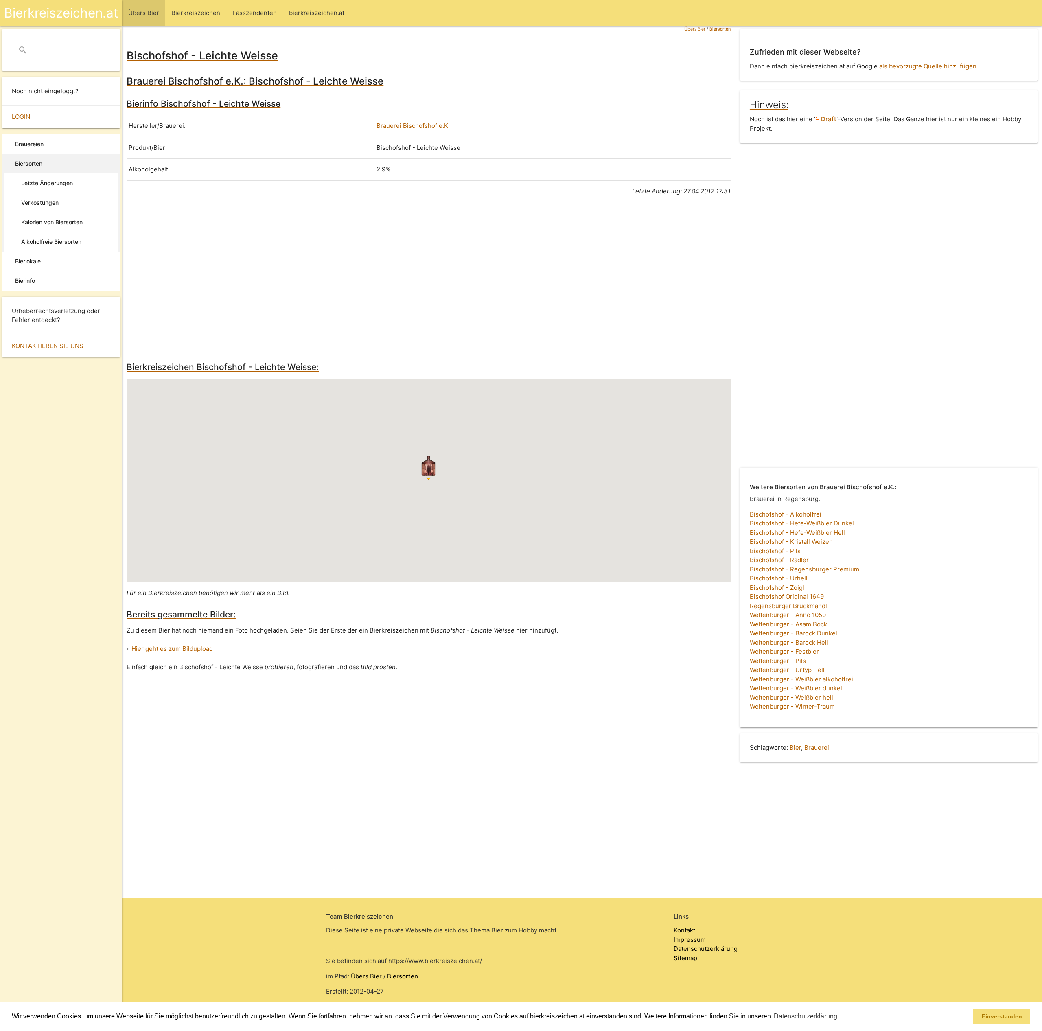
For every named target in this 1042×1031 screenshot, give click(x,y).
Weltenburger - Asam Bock (788, 624)
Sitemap (685, 958)
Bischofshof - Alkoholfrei (785, 514)
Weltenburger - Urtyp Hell (787, 670)
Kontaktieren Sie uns (47, 346)
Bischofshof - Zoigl (777, 587)
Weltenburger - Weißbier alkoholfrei (801, 679)
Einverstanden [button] (1002, 1016)
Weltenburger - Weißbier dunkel (796, 688)
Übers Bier (694, 29)
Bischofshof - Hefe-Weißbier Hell (797, 532)
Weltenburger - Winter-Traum (792, 706)
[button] (843, 1017)
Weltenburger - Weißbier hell (791, 697)
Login (21, 116)
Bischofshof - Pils (775, 551)
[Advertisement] (371, 277)
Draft (827, 119)
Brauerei (816, 747)
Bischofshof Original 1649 (787, 596)
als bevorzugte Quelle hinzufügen (927, 66)
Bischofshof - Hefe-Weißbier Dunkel (802, 523)
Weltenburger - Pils (778, 661)
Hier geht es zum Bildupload (172, 648)
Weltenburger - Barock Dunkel (793, 633)
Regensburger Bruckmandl (788, 606)
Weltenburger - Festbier (784, 651)
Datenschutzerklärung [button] (805, 1016)
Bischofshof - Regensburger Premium (804, 569)
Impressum (690, 939)
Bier (795, 747)
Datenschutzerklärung (706, 948)
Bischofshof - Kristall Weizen (791, 541)
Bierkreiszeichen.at (61, 13)
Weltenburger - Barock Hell (789, 642)
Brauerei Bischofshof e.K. (413, 125)
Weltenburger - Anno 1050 (788, 615)
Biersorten (720, 29)
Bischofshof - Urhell (779, 578)
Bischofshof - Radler (779, 560)
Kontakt (684, 930)
